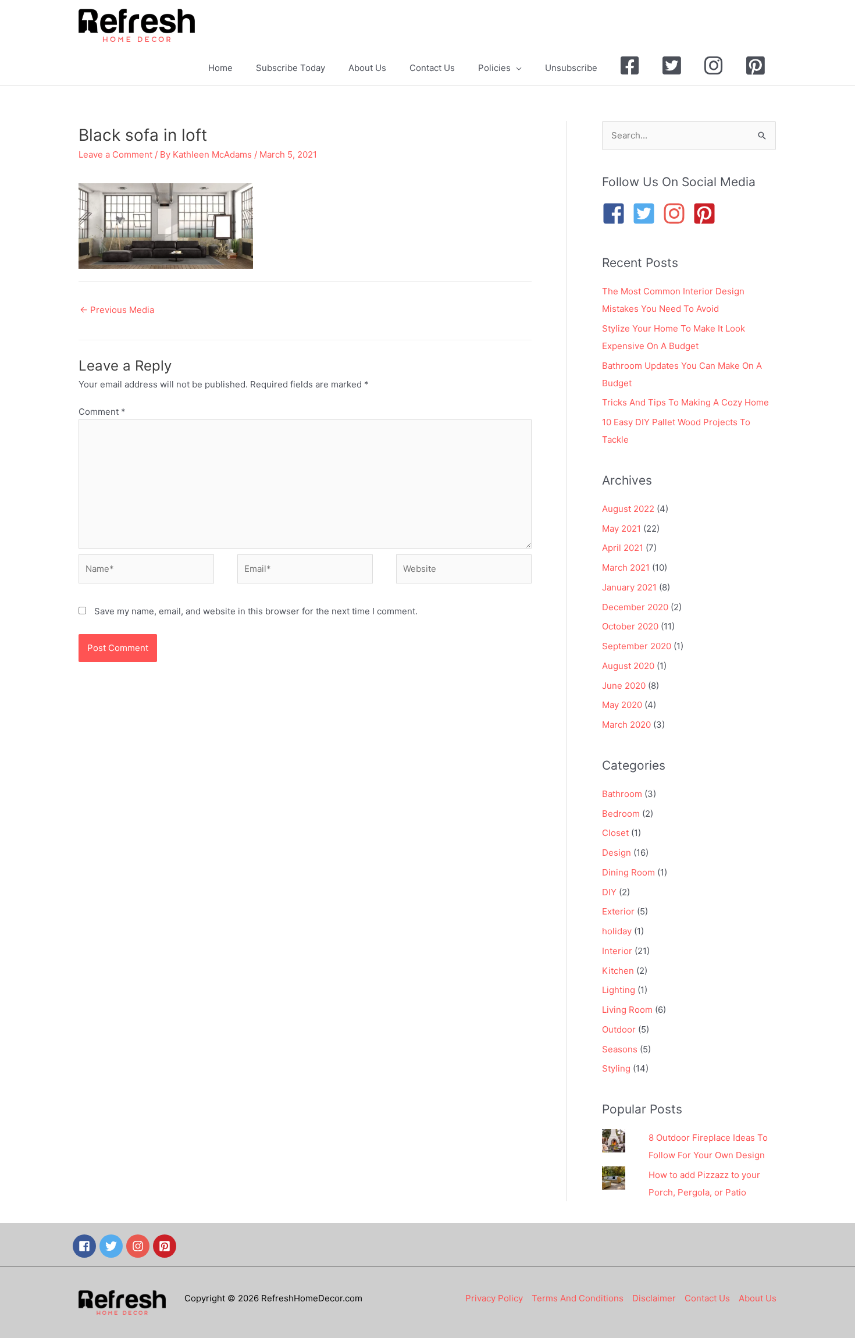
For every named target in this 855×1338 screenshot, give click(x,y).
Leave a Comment (115, 154)
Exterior (618, 911)
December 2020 (635, 607)
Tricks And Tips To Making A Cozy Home (685, 402)
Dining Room (628, 872)
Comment (102, 411)
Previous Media (117, 309)
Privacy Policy (494, 1298)
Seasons (619, 1049)
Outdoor (619, 1029)
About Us (757, 1298)
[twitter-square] (647, 213)
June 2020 (624, 685)
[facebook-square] (617, 213)
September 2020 (636, 646)
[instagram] (677, 213)
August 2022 (628, 508)
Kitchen (618, 970)
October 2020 (630, 626)
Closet (615, 832)
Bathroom (622, 793)
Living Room (627, 1009)
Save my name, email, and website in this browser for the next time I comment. (256, 611)
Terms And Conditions (578, 1298)
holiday (617, 931)
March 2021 (626, 567)
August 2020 (628, 665)
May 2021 (621, 528)
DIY (609, 892)
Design (616, 852)
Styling (616, 1068)
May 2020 (622, 704)
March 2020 (626, 724)
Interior (617, 950)
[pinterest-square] (708, 213)
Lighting (618, 989)
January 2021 (629, 587)
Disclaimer (654, 1298)
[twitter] (112, 1246)
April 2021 (622, 547)
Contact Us (707, 1298)
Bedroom (621, 813)
